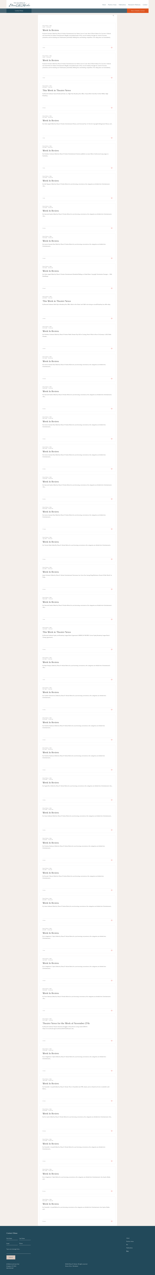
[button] (113, 15)
